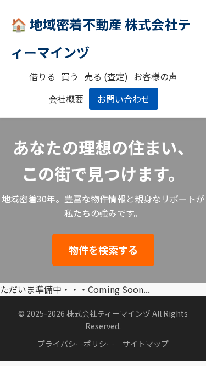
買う (70, 76)
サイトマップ (146, 343)
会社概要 (65, 98)
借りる (42, 76)
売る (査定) (106, 76)
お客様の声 (155, 76)
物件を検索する (103, 250)
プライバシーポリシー (75, 343)
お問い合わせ (123, 98)
